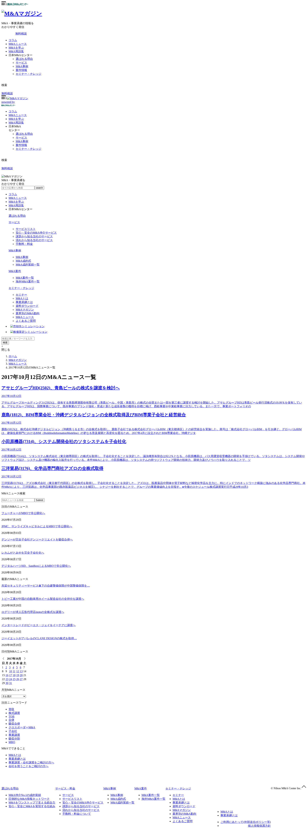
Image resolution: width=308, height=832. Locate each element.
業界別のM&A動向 (28, 313)
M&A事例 (22, 66)
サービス (21, 62)
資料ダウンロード (27, 305)
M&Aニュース (18, 43)
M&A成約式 (23, 260)
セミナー (21, 294)
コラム (13, 40)
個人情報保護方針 (259, 825)
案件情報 (21, 70)
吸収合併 (14, 723)
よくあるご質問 (26, 320)
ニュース (18, 115)
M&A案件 (15, 271)
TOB (11, 716)
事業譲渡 (14, 734)
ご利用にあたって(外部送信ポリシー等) (245, 821)
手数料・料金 (24, 243)
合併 (11, 719)
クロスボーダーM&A (22, 727)
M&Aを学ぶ (16, 47)
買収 (11, 709)
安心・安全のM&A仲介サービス (36, 232)
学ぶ (16, 118)
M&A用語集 (16, 51)
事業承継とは (24, 302)
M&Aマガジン (25, 309)
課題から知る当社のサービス (34, 236)
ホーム (13, 356)
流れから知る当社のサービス (34, 240)
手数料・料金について (76, 813)
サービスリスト (26, 228)
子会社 (13, 731)
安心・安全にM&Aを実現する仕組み (32, 806)
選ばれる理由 (24, 58)
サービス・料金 (65, 788)
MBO (12, 742)
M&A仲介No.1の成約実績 (25, 795)
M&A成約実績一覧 (28, 264)
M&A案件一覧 (25, 277)
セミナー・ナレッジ (28, 73)
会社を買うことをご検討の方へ (28, 766)
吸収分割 (14, 738)
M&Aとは (22, 298)
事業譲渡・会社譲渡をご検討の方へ (31, 762)
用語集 (16, 122)
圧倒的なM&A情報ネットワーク (29, 798)
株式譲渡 (14, 712)
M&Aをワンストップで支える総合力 (32, 802)
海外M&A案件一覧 (28, 281)
